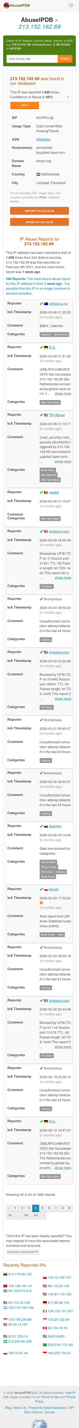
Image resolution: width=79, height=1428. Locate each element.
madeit (54, 492)
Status (37, 1412)
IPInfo (43, 197)
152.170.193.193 (20, 1307)
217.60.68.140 (58, 1302)
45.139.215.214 (20, 1290)
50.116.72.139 (19, 1302)
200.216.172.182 (60, 1344)
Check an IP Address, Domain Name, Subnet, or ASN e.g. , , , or (39, 44)
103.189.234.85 (20, 1319)
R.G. (52, 347)
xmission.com (59, 531)
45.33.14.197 (18, 1324)
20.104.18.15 (57, 1327)
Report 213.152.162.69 (39, 211)
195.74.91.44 (18, 1352)
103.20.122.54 (58, 1319)
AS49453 (43, 139)
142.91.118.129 (59, 1294)
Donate (50, 1412)
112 (26, 1215)
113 (35, 1215)
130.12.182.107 (59, 1277)
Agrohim (55, 826)
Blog (8, 1407)
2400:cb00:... (57, 1336)
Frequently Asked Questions (47, 1407)
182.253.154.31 (59, 1352)
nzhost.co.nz (58, 303)
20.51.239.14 (18, 1336)
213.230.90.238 (20, 1341)
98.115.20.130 (58, 1285)
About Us (20, 1407)
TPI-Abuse (57, 414)
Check (65, 59)
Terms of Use (50, 1396)
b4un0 (53, 889)
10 (9, 1215)
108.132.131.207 (60, 1310)
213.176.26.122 (20, 1274)
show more (63, 393)
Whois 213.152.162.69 (39, 222)
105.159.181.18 (20, 1285)
